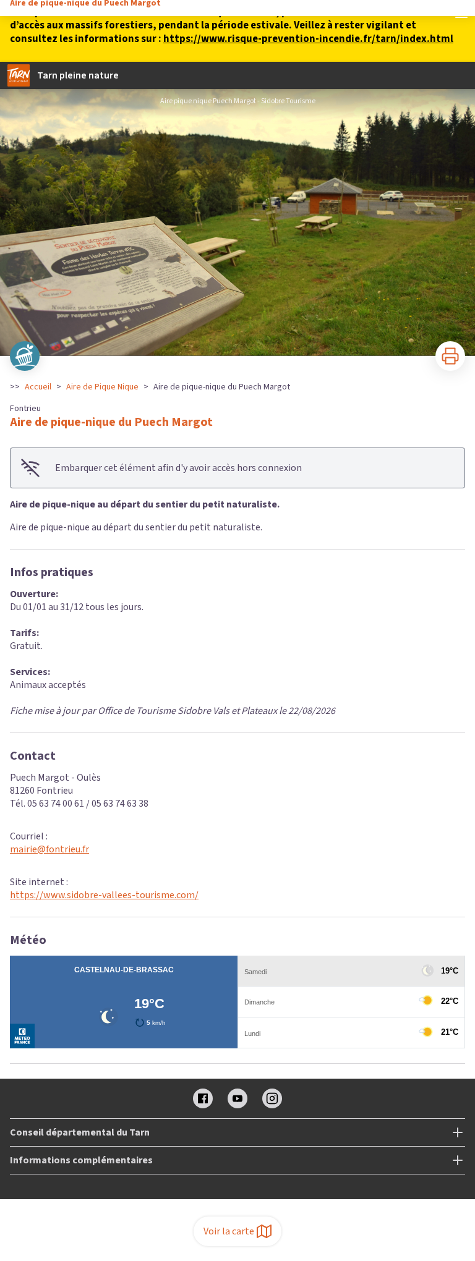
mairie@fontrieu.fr (49, 849)
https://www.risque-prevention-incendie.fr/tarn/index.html (308, 39)
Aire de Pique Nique (102, 387)
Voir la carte (228, 1231)
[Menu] (461, 13)
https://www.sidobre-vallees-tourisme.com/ (104, 895)
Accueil (38, 387)
